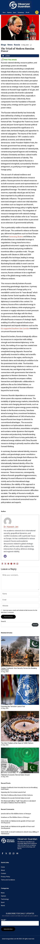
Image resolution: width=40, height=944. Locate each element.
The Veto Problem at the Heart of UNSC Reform (17, 743)
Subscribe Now (8, 929)
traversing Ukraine (16, 237)
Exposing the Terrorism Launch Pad (13, 706)
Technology (21, 12)
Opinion (9, 12)
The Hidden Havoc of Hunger (21, 813)
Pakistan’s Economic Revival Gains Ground (15, 775)
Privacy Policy (5, 876)
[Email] (5, 556)
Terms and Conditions (8, 880)
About (3, 870)
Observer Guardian (27, 839)
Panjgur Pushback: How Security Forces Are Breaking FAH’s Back (19, 669)
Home (3, 867)
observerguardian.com (9, 939)
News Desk (4, 821)
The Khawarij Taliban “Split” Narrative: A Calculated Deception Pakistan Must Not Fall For (18, 802)
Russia (17, 45)
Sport (14, 12)
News (4, 12)
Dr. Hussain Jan (11, 527)
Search (3, 621)
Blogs (3, 45)
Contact (3, 873)
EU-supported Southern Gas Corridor (15, 328)
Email (3, 920)
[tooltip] (2, 563)
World (27, 12)
